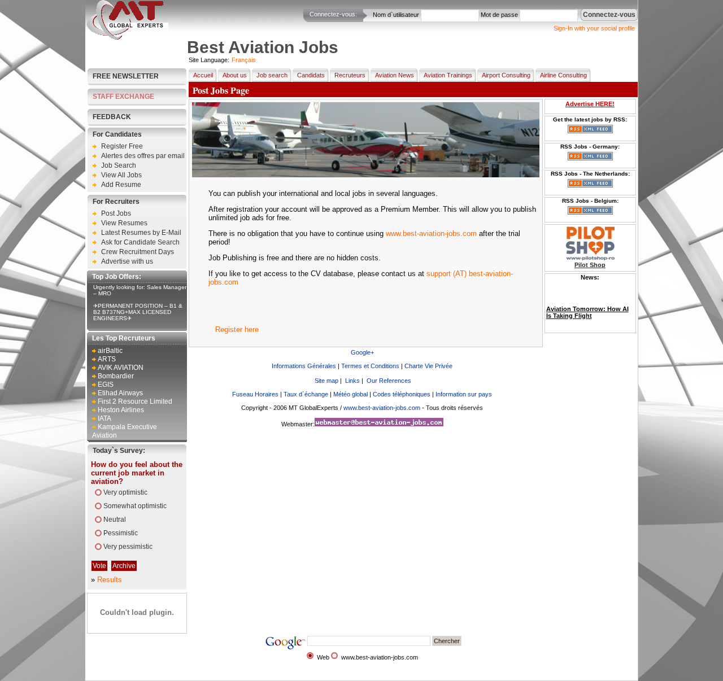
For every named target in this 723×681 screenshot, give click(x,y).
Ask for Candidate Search (140, 242)
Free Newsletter (126, 76)
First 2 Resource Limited (135, 401)
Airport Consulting (506, 75)
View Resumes (124, 223)
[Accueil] (127, 37)
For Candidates (117, 134)
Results (109, 579)
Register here (237, 329)
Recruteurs (349, 75)
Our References (389, 380)
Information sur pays (463, 394)
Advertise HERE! (590, 104)
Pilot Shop (590, 264)
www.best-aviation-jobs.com (431, 233)
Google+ (362, 352)
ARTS (107, 359)
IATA (104, 418)
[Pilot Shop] (590, 258)
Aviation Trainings (448, 75)
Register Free (122, 146)
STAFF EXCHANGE (123, 97)
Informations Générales (304, 366)
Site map (326, 380)
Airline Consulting (563, 75)
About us (235, 75)
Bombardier (116, 376)
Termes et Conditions (370, 366)
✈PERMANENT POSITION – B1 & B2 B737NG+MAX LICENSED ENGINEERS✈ (137, 312)
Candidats (311, 75)
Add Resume (121, 185)
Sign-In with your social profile (594, 28)
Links (352, 380)
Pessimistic (120, 533)
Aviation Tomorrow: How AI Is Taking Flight (587, 305)
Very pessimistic (128, 547)
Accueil (203, 75)
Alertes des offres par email (143, 156)
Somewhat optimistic (135, 506)
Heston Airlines (121, 410)
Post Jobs (116, 213)
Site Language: (209, 59)
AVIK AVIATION (120, 368)
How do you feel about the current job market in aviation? (136, 473)
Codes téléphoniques (401, 394)
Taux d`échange (306, 394)
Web (323, 657)
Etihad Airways (120, 393)
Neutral (114, 519)
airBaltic (110, 351)
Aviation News (394, 75)
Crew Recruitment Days (137, 252)
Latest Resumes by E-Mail (141, 233)
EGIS (106, 384)
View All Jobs (121, 175)
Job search (272, 75)
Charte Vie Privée (428, 366)
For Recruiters (116, 202)
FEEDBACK (112, 117)
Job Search (118, 165)
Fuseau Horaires (255, 394)
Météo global (350, 394)
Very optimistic (125, 492)
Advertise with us (127, 261)
